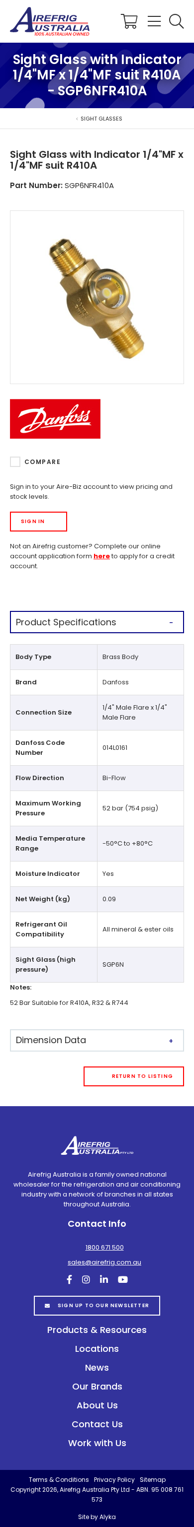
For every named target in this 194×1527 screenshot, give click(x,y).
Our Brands (97, 1386)
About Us (97, 1405)
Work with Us (97, 1443)
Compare (42, 462)
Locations (97, 1348)
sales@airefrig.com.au (104, 1262)
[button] (176, 21)
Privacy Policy (114, 1479)
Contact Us (97, 1424)
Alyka (107, 1517)
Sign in (33, 521)
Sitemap (153, 1479)
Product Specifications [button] (66, 622)
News (97, 1367)
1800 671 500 (105, 1247)
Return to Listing (142, 1076)
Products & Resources (97, 1330)
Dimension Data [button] (51, 1040)
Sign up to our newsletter (103, 1305)
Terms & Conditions (59, 1479)
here (102, 556)
